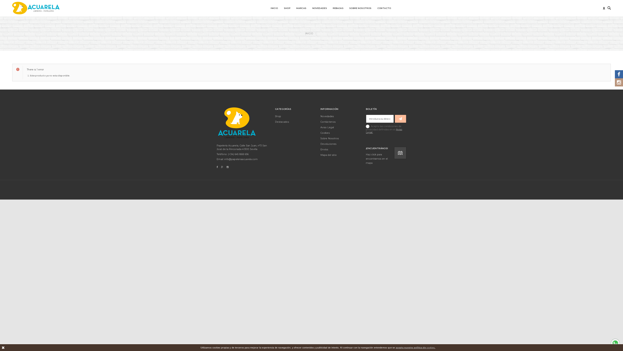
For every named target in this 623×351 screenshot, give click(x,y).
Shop (287, 8)
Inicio (274, 8)
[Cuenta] (604, 8)
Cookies (325, 132)
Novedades (319, 8)
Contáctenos (328, 121)
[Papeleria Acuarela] (36, 8)
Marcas (301, 8)
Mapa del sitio (328, 155)
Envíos (324, 149)
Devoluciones (328, 144)
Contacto (384, 8)
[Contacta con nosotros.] (615, 343)
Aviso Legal (327, 127)
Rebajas (338, 8)
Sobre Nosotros (360, 8)
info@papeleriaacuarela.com (241, 159)
